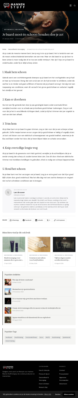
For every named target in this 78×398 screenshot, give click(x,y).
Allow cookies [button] (69, 394)
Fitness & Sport (44, 374)
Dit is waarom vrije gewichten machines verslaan (29, 299)
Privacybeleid (63, 374)
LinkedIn (40, 220)
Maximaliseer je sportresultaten (23, 289)
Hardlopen (9, 337)
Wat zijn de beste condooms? (22, 280)
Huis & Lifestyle (44, 370)
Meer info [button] (47, 394)
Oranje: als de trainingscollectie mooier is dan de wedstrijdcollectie (36, 308)
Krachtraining (56, 337)
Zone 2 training (10, 341)
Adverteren (63, 384)
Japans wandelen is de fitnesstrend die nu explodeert (31, 318)
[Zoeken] (75, 5)
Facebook (28, 220)
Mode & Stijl (43, 387)
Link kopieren (60, 220)
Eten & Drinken (44, 384)
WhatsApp (15, 220)
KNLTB (48, 337)
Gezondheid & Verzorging (16, 49)
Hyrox (41, 337)
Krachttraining (19, 337)
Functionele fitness (31, 337)
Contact (62, 370)
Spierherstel (66, 337)
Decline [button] (57, 394)
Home (4, 49)
